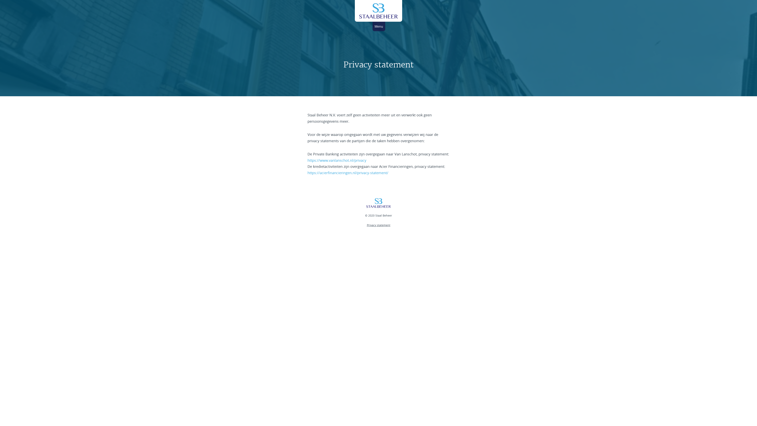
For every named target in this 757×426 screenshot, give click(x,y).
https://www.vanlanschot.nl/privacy (337, 160)
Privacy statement (378, 225)
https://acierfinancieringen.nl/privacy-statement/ (348, 172)
